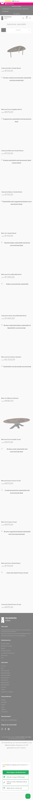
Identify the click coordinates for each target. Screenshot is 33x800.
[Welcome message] (27, 796)
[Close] (28, 764)
